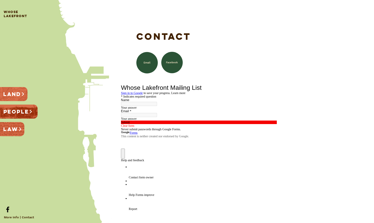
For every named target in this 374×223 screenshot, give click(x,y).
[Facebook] (7, 209)
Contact (28, 217)
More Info (11, 217)
